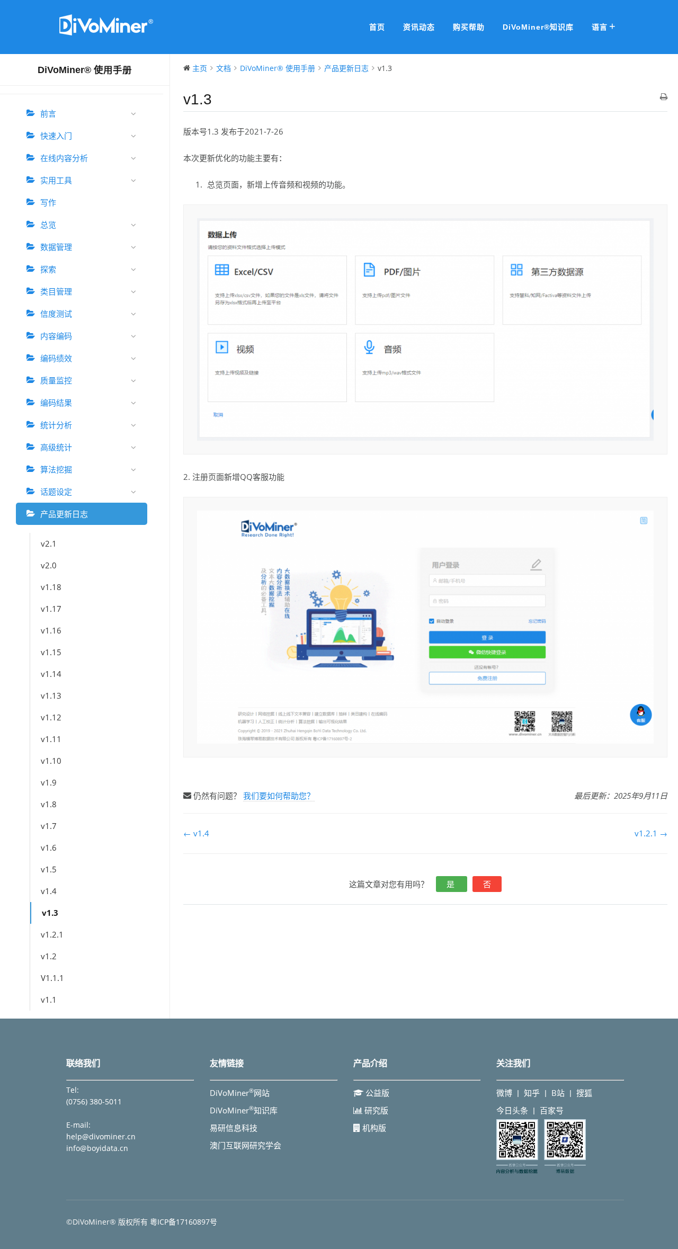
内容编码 (56, 336)
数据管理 (56, 247)
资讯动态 (419, 27)
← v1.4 (196, 833)
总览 (48, 224)
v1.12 (51, 717)
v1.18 (51, 587)
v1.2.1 (52, 934)
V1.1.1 (52, 978)
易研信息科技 (233, 1127)
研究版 (375, 1110)
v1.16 (51, 630)
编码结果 (56, 402)
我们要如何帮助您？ (279, 795)
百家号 (552, 1110)
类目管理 (56, 291)
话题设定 (56, 491)
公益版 (376, 1092)
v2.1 (49, 543)
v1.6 (49, 847)
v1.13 (51, 695)
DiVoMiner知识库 (244, 1110)
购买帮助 (469, 27)
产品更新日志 (64, 513)
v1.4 (49, 891)
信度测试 (56, 313)
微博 (504, 1092)
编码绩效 (56, 358)
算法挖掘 (56, 469)
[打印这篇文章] (663, 97)
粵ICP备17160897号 (183, 1222)
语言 (600, 27)
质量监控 (56, 380)
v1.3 (50, 912)
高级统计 (56, 447)
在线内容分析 (64, 158)
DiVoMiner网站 (240, 1092)
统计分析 (56, 425)
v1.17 (51, 608)
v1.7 (49, 825)
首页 (377, 27)
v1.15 (51, 652)
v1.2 (49, 956)
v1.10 (51, 760)
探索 (48, 269)
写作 (48, 202)
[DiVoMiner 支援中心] (106, 34)
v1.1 (49, 999)
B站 (558, 1092)
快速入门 (56, 135)
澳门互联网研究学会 (245, 1145)
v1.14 (51, 673)
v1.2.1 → (651, 833)
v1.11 (51, 739)
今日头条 (512, 1110)
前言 (48, 113)
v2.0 (49, 565)
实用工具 (56, 180)
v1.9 (49, 782)
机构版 (373, 1127)
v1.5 (49, 869)
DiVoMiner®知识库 (538, 27)
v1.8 (49, 804)
